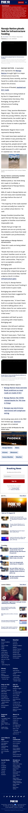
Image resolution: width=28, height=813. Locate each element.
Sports (2, 661)
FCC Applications (17, 725)
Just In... (3, 496)
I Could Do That (17, 702)
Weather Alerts (16, 651)
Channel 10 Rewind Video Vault (5, 691)
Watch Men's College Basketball (17, 778)
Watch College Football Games (17, 766)
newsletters (24, 796)
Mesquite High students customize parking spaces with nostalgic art (9, 627)
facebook (4, 796)
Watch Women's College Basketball (17, 782)
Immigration (4, 650)
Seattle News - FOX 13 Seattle (4, 728)
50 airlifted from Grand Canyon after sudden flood (17, 531)
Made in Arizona (5, 698)
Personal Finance (5, 677)
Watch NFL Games (17, 764)
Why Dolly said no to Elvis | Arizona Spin (9, 614)
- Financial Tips (4, 679)
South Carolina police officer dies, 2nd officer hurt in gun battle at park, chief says (18, 538)
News (17, 448)
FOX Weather (16, 658)
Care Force (3, 688)
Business (3, 670)
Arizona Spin (4, 686)
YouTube (3, 762)
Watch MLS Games (15, 788)
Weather (19, 457)
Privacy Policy (15, 488)
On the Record (16, 704)
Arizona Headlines (5, 642)
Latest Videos (5, 584)
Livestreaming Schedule (4, 747)
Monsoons (13, 452)
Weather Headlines (17, 645)
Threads (3, 771)
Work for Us (16, 734)
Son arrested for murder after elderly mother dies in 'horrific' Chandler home (8, 608)
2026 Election (16, 670)
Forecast (15, 642)
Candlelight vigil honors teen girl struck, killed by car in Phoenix (14, 602)
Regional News (4, 715)
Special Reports (5, 705)
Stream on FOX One (16, 761)
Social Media (5, 760)
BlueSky (3, 772)
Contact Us (15, 720)
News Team (16, 728)
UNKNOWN (16, 707)
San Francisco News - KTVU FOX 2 (5, 724)
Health (2, 648)
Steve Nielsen (5, 36)
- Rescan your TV (17, 732)
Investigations (4, 697)
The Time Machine (17, 705)
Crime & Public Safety (4, 646)
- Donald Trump (17, 680)
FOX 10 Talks (16, 695)
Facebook (3, 767)
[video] (14, 594)
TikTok (2, 764)
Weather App (16, 652)
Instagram (3, 765)
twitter (7, 796)
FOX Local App (4, 749)
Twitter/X (3, 769)
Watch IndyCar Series (16, 775)
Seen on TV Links (5, 659)
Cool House (4, 693)
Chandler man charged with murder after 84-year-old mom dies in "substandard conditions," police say (18, 518)
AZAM (2, 643)
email (21, 796)
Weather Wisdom (17, 656)
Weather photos (17, 756)
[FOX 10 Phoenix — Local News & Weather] (5, 2)
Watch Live (21, 2)
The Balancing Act (17, 692)
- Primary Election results (17, 673)
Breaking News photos (16, 752)
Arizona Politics (16, 675)
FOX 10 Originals (16, 685)
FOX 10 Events (16, 743)
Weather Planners (17, 649)
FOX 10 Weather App (5, 752)
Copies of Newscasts (15, 722)
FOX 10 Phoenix (12, 36)
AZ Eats (15, 690)
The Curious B (16, 693)
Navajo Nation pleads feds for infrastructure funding (12, 57)
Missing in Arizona (5, 700)
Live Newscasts (5, 741)
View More (23, 496)
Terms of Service (15, 489)
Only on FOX (5, 684)
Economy (3, 672)
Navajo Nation (20, 36)
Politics (15, 668)
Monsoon (15, 643)
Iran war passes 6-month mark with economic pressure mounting (9, 621)
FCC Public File (16, 726)
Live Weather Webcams (4, 744)
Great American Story (16, 699)
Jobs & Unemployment (5, 674)
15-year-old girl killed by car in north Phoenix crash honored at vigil (17, 525)
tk (15, 796)
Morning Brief (4, 654)
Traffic (2, 663)
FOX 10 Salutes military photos (16, 749)
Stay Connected (16, 738)
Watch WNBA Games (16, 785)
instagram (10, 796)
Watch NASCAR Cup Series (16, 772)
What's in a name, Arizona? (17, 710)
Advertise (15, 716)
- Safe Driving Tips (5, 664)
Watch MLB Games (16, 769)
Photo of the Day (17, 754)
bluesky (18, 796)
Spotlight (3, 707)
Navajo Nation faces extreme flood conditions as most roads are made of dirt (13, 375)
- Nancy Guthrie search (5, 703)
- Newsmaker (16, 677)
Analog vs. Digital (17, 688)
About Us (16, 714)
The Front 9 (16, 697)
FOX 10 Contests (17, 741)
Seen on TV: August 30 (8, 513)
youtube (12, 796)
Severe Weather (7, 457)
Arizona (4, 452)
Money (3, 668)
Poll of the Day (4, 657)
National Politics (17, 679)
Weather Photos (17, 654)
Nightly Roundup (5, 655)
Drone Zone (4, 695)
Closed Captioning (17, 718)
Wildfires (15, 647)
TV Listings (15, 730)
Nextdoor (3, 774)
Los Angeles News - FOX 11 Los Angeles (5, 720)
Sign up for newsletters (15, 745)
